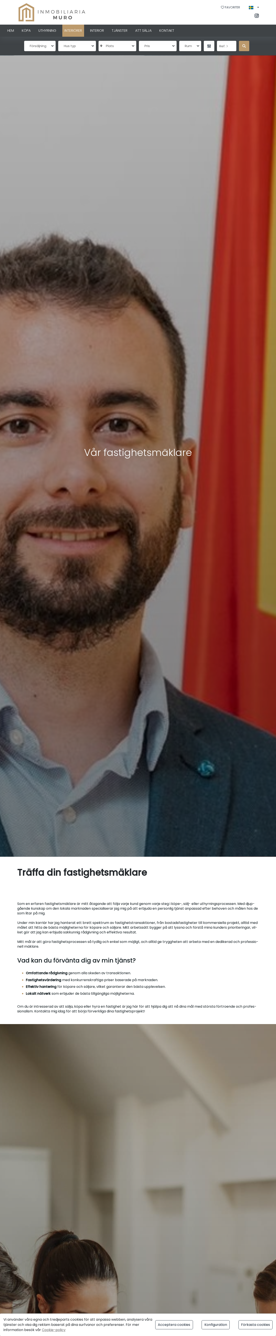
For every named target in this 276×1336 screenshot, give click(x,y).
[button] (254, 7)
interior (97, 30)
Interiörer (73, 30)
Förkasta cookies (255, 1324)
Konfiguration (215, 1324)
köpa (26, 30)
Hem (10, 30)
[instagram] (258, 16)
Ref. (222, 46)
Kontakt (166, 30)
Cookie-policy (54, 1329)
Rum (188, 46)
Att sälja (143, 30)
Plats (109, 46)
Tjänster (119, 30)
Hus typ (70, 46)
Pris (147, 46)
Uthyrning (47, 30)
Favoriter (232, 7)
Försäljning (38, 46)
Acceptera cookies (174, 1324)
